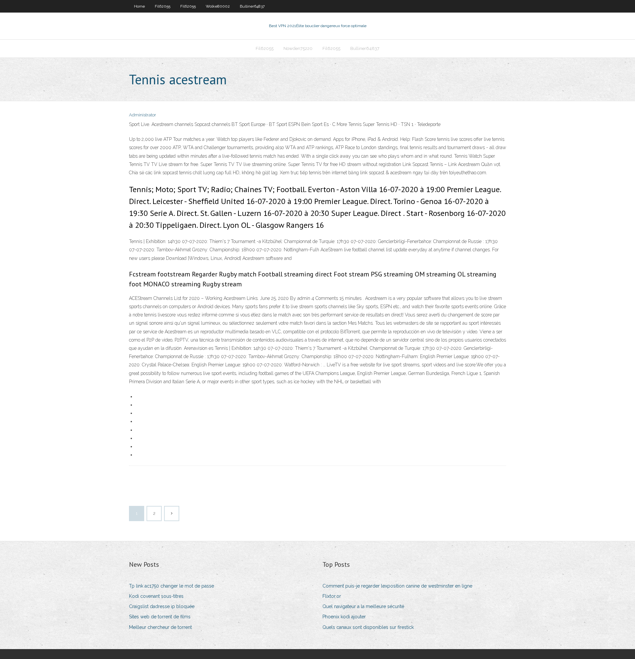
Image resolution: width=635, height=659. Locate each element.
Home (139, 6)
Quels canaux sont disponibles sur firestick (368, 627)
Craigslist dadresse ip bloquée (161, 606)
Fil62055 (162, 6)
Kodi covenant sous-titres (156, 596)
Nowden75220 (298, 48)
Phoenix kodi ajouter (344, 616)
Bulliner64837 (252, 6)
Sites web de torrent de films (159, 616)
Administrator (142, 114)
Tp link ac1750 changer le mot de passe (171, 586)
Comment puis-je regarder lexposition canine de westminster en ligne (397, 586)
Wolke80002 (218, 6)
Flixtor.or (331, 596)
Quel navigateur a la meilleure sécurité (363, 606)
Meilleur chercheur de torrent (160, 627)
